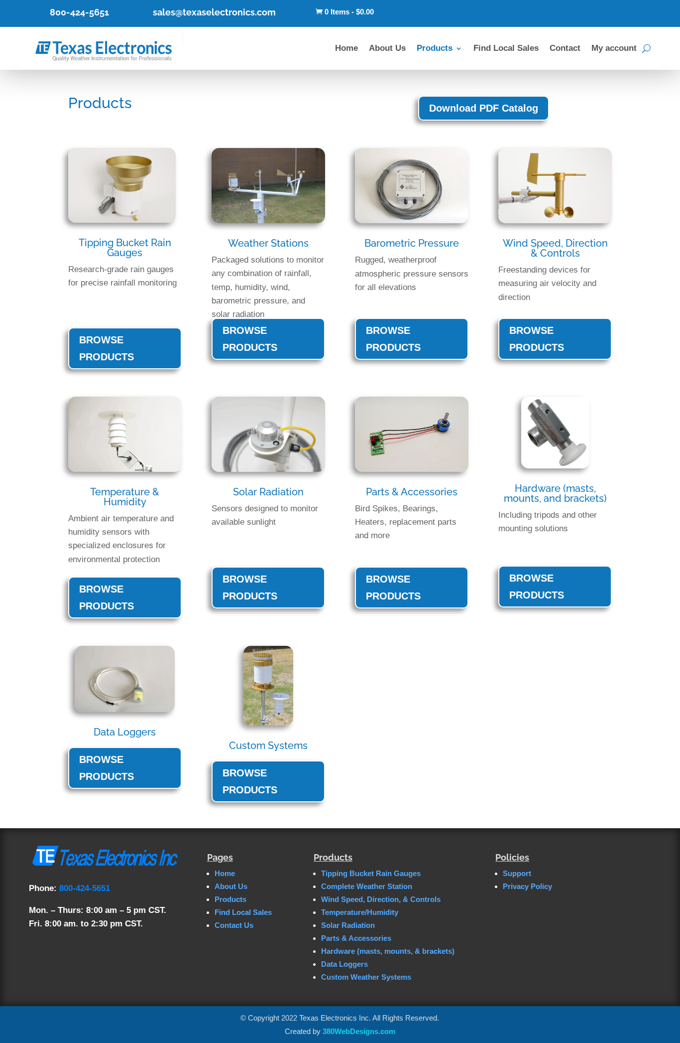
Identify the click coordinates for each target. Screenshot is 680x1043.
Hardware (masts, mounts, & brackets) (387, 951)
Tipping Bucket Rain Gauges (371, 873)
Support (517, 873)
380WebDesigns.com (359, 1031)
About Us (387, 48)
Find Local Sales (506, 48)
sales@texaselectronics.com (214, 12)
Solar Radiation (348, 925)
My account (614, 48)
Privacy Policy (527, 886)
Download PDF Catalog (483, 108)
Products (435, 48)
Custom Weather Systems (366, 977)
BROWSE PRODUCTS (106, 348)
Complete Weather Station (366, 886)
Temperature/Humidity (359, 912)
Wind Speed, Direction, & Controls (381, 899)
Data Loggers (344, 964)
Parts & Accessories (356, 938)
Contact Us (234, 925)
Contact (565, 48)
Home (346, 48)
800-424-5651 (79, 12)
